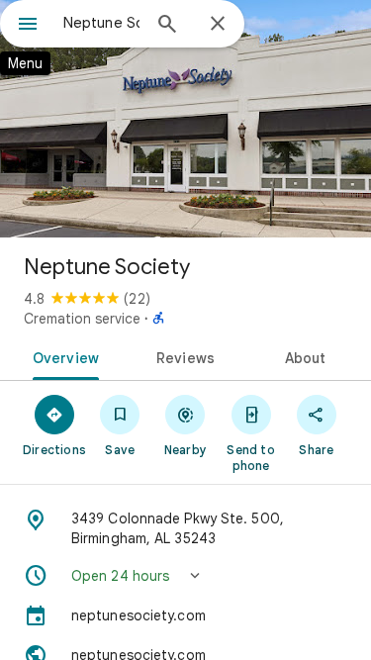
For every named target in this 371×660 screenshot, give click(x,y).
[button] (185, 576)
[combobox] (101, 23)
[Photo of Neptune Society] (185, 118)
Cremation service (82, 319)
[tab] (62, 356)
